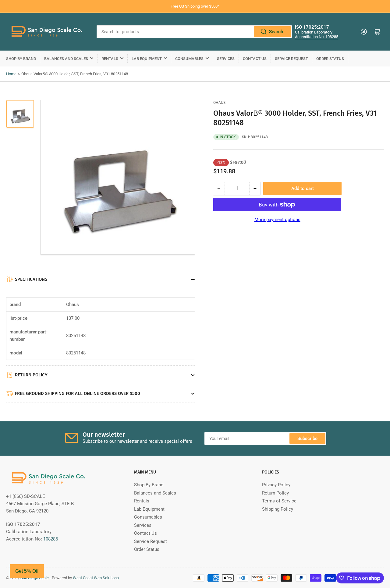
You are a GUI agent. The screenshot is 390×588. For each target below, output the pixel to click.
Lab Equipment (147, 58)
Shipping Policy (277, 509)
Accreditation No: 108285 (316, 36)
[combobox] (194, 31)
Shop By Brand (21, 58)
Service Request (291, 58)
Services (226, 58)
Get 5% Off (26, 571)
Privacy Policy (276, 485)
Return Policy (275, 493)
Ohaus (219, 102)
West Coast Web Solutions (96, 578)
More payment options (277, 219)
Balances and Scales (66, 58)
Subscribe (307, 438)
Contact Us (255, 58)
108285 (50, 539)
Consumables (189, 58)
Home (11, 74)
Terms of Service (279, 501)
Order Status (330, 58)
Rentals (109, 58)
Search (276, 31)
